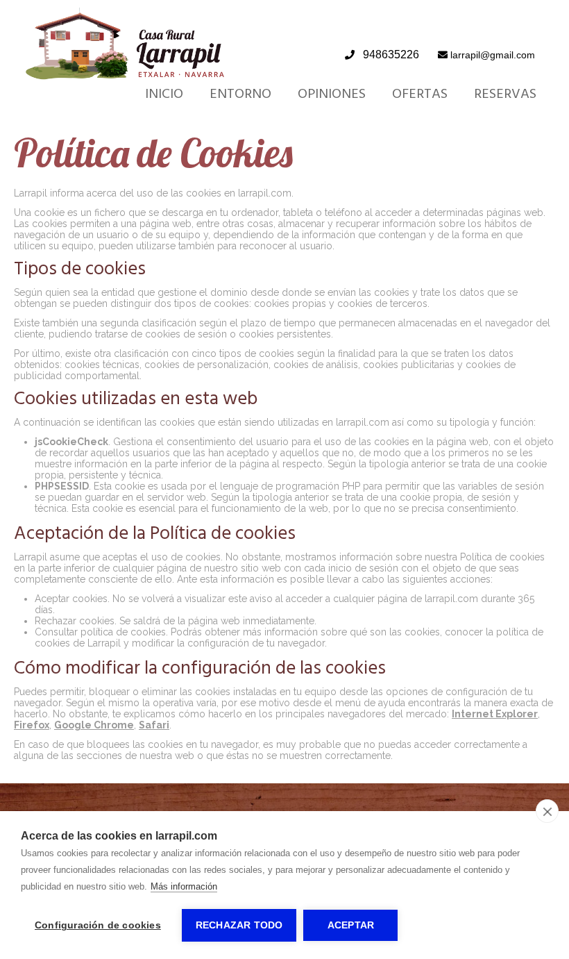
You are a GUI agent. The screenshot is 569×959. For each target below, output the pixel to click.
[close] (547, 811)
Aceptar (351, 925)
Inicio (164, 94)
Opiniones (332, 94)
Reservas (505, 94)
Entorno (240, 94)
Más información (184, 886)
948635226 (391, 54)
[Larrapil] (125, 76)
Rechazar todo (239, 925)
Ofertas (420, 94)
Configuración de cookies (98, 925)
